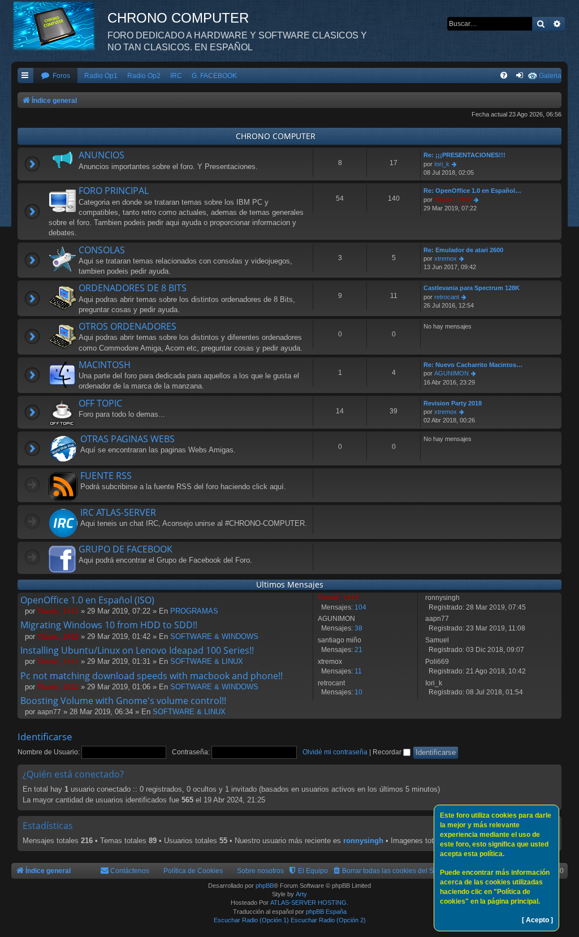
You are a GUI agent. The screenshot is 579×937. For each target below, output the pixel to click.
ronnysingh (363, 840)
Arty (301, 894)
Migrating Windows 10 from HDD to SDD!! (108, 625)
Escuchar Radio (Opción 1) (251, 920)
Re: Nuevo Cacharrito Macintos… (473, 364)
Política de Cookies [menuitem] (193, 871)
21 (358, 650)
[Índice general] (59, 25)
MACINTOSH (105, 365)
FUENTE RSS (106, 475)
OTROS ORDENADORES (127, 326)
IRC (176, 76)
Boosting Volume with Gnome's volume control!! (123, 700)
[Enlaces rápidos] (25, 76)
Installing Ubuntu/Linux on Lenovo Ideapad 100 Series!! (137, 650)
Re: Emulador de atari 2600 (463, 250)
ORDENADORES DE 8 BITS (133, 288)
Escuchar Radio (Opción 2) (328, 920)
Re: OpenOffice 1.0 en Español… (472, 190)
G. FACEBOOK (214, 76)
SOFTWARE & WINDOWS (214, 636)
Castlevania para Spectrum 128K (472, 287)
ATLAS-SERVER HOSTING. (309, 902)
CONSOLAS (102, 250)
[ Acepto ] (537, 920)
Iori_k (442, 164)
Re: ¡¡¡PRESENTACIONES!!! (464, 155)
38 (358, 628)
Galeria (550, 76)
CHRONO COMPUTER (276, 136)
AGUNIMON (451, 373)
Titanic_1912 (453, 199)
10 (358, 692)
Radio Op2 (144, 76)
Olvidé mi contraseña (335, 752)
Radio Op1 (101, 76)
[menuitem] (55, 76)
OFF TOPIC (100, 403)
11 (358, 671)
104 (360, 607)
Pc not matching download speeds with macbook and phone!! (151, 676)
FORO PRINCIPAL (114, 190)
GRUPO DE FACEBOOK (125, 549)
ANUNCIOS (101, 155)
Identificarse (45, 736)
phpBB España (326, 911)
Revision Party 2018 (453, 403)
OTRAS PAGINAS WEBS (127, 439)
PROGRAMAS (194, 611)
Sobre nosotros (260, 871)
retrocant (446, 296)
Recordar (388, 752)
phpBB (265, 885)
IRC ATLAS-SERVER (118, 512)
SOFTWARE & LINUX (206, 661)
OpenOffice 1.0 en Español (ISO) (87, 600)
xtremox (445, 258)
